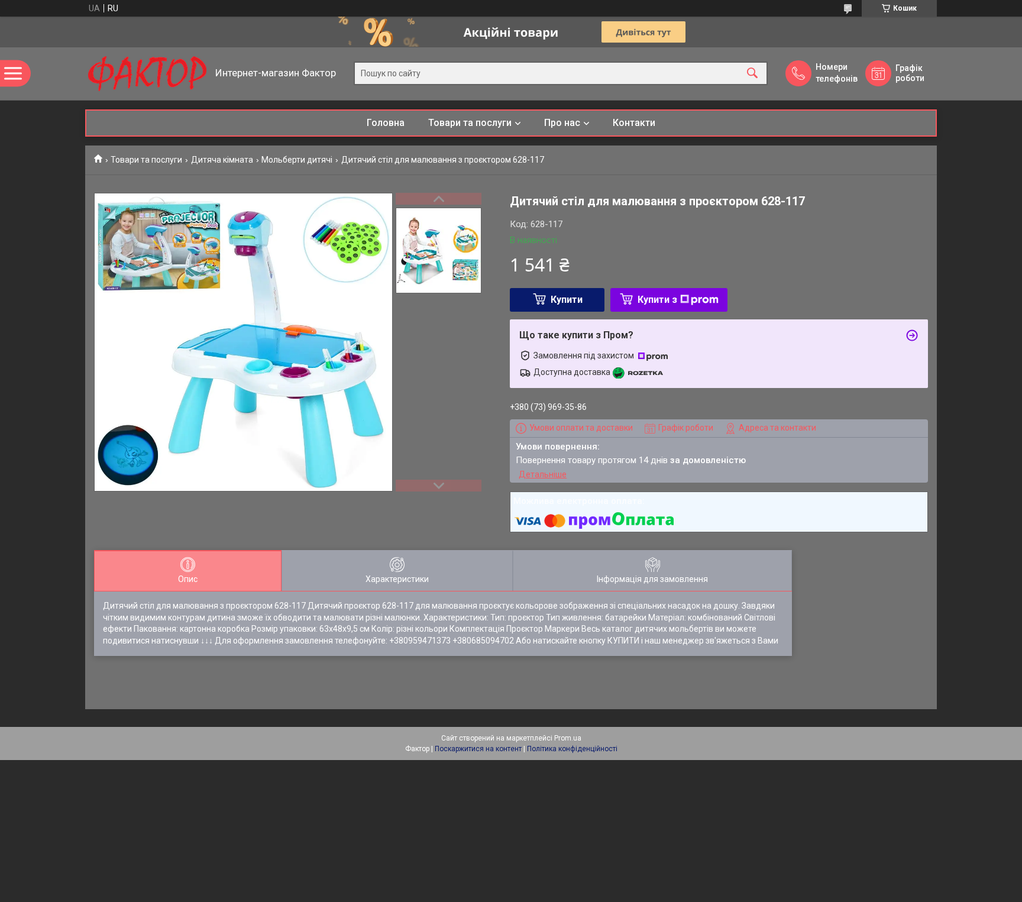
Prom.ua (567, 738)
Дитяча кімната (222, 159)
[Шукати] (752, 74)
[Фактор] (147, 73)
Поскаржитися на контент (478, 749)
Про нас (562, 122)
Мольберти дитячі (296, 159)
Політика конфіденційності (572, 749)
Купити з (657, 299)
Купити (567, 299)
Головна (386, 122)
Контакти (634, 122)
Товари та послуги (470, 122)
